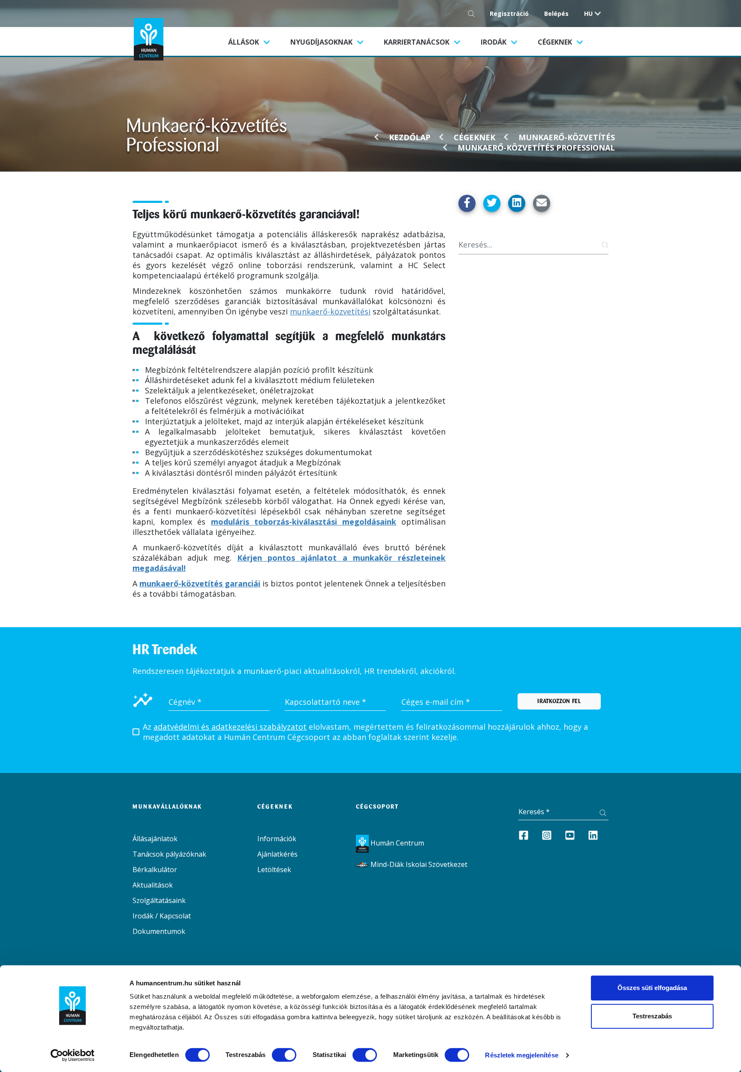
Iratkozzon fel (559, 701)
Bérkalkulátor (155, 869)
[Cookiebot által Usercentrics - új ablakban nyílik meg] (72, 1055)
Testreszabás (652, 1016)
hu (588, 13)
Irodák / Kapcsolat (162, 916)
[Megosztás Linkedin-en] (516, 203)
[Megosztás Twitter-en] (491, 203)
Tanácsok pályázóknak (169, 854)
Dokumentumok (159, 931)
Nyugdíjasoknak (322, 42)
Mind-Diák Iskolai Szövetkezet (418, 864)
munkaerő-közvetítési (330, 311)
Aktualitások (153, 885)
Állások (254, 42)
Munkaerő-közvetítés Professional (536, 147)
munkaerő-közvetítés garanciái (199, 583)
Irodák (494, 42)
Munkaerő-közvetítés (566, 137)
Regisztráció (509, 13)
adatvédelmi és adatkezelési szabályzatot (230, 727)
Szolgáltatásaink (159, 900)
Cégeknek (556, 42)
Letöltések (274, 869)
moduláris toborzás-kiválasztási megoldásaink (303, 521)
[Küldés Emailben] (541, 203)
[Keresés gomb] (473, 13)
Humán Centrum (396, 843)
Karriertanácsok (417, 42)
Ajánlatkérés (277, 854)
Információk (276, 838)
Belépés (556, 13)
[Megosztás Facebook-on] (467, 203)
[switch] (284, 1055)
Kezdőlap (410, 137)
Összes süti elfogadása (652, 987)
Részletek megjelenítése (521, 1055)
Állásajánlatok (155, 838)
